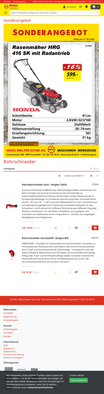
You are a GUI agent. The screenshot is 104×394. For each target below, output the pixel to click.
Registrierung (10, 316)
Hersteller (8, 332)
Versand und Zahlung (14, 354)
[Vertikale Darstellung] (91, 176)
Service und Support (13, 357)
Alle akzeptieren (78, 380)
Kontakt (7, 336)
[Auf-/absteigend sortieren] (59, 176)
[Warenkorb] (93, 6)
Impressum (9, 348)
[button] (56, 227)
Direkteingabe (10, 329)
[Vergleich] (81, 6)
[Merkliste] (87, 6)
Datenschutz (10, 351)
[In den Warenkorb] (95, 227)
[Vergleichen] (76, 227)
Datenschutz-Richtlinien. (41, 387)
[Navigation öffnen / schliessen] (7, 13)
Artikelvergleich (11, 320)
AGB (6, 345)
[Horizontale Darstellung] (97, 176)
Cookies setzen (76, 375)
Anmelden (8, 313)
